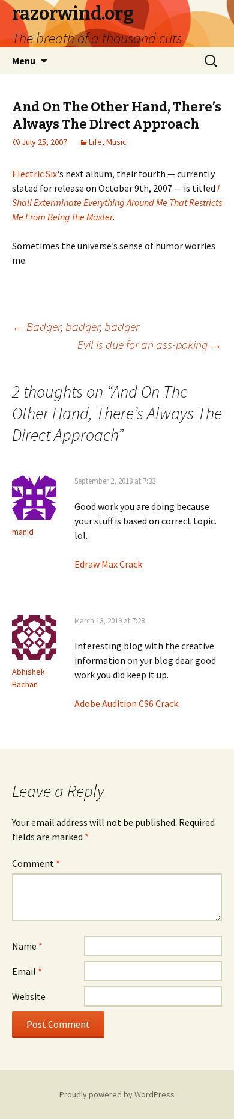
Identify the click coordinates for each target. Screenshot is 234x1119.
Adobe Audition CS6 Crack (126, 703)
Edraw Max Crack (108, 564)
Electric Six (34, 174)
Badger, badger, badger (75, 326)
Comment (36, 863)
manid (23, 531)
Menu (23, 61)
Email (27, 971)
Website (29, 996)
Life (95, 141)
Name (27, 946)
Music (116, 141)
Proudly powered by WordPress (117, 1094)
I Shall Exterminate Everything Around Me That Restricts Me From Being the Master (117, 202)
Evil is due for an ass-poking (149, 344)
